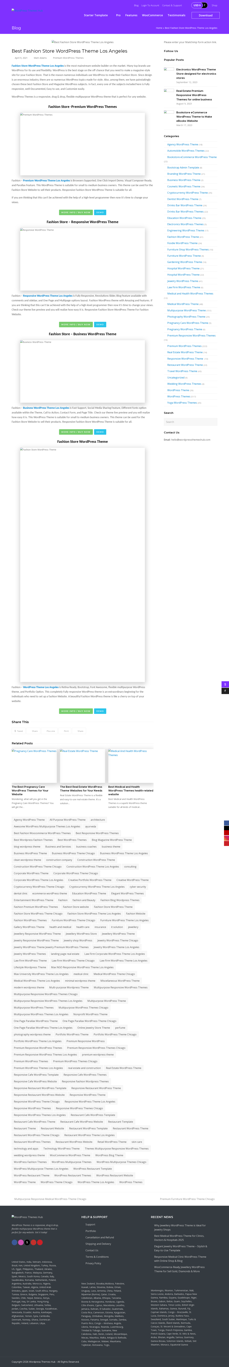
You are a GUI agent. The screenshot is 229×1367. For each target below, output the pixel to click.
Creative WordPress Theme (133, 880)
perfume (120, 1027)
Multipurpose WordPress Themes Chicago (83, 1007)
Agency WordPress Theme (29, 819)
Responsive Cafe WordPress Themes (85, 1074)
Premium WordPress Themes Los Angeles (38, 1068)
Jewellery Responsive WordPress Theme (37, 933)
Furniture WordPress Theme (184, 255)
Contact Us (92, 1250)
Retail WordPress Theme (112, 1142)
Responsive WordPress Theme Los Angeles (90, 1101)
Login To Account (150, 5)
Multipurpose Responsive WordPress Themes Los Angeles (48, 1001)
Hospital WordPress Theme (183, 268)
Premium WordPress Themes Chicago (75, 1061)
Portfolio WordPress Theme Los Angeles (38, 1041)
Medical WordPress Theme (183, 304)
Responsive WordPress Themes (32, 1108)
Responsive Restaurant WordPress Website (39, 1095)
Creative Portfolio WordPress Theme (89, 880)
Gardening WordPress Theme (184, 262)
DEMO (100, 212)
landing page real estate (65, 954)
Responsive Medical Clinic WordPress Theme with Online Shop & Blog (180, 1259)
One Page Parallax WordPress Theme (36, 1021)
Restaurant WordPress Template (88, 1128)
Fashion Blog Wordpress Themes (119, 900)
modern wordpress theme (29, 987)
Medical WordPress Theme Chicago (114, 974)
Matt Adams (40, 57)
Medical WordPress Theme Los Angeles (37, 980)
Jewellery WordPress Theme (118, 933)
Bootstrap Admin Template (183, 167)
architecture (98, 819)
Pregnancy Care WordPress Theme (187, 323)
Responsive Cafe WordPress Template (36, 1074)
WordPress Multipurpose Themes (71, 1162)
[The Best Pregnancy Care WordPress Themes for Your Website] (34, 766)
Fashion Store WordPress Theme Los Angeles (94, 913)
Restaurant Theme (25, 1128)
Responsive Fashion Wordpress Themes (85, 1081)
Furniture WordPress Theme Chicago (73, 920)
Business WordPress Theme (30, 853)
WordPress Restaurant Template (92, 1168)
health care (82, 927)
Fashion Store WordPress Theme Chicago (38, 913)
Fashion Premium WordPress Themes (36, 907)
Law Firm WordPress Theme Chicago (73, 960)
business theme (111, 846)
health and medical (60, 927)
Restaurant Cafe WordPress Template (93, 1115)
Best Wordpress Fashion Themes (33, 840)
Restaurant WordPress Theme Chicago (36, 1135)
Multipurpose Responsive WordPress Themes (121, 987)
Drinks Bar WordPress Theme (184, 205)
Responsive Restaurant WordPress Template (40, 1088)
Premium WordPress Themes (68, 57)
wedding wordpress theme (29, 1155)
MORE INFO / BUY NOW (76, 212)
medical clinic (81, 974)
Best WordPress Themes (72, 840)
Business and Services (58, 846)
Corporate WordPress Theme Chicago (75, 873)
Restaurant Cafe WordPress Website (81, 1121)
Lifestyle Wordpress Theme (30, 967)
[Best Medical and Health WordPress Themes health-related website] (130, 766)
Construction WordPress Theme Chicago (38, 866)
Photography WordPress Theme (186, 316)
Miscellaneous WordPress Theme (120, 980)
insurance (100, 927)
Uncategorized (175, 377)
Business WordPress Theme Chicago (73, 853)
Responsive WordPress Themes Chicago (79, 1108)
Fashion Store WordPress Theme (113, 907)
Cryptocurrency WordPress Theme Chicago (39, 886)
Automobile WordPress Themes (186, 150)
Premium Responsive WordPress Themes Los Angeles (45, 1054)
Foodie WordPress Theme (182, 243)
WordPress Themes (130, 1182)
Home (159, 27)
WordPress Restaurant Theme (31, 1175)
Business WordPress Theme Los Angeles (124, 853)
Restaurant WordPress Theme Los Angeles (89, 1135)
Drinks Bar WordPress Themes (185, 211)
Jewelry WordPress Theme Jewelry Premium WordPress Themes (51, 947)
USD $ (197, 5)
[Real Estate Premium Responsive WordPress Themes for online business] (169, 94)
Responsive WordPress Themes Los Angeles (40, 1115)
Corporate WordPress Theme (31, 873)
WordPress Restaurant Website (114, 1175)
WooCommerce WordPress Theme (70, 1155)
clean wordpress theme (27, 860)
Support (90, 1224)
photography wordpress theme (32, 1034)
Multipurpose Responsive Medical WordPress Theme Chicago (50, 1199)
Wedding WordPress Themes (184, 384)
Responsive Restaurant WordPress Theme (96, 1088)
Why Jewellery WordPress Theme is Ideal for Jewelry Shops (180, 1227)
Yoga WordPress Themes (182, 402)
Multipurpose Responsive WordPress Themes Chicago (46, 994)
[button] (19, 731)
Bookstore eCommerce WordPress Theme (192, 157)
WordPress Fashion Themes (30, 1162)
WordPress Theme (25, 1182)
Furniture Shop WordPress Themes (188, 249)
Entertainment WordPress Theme (33, 900)
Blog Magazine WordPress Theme (112, 840)
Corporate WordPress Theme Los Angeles (38, 880)
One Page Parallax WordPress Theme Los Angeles (43, 1027)
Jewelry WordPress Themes (30, 954)
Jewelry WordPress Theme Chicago (117, 940)
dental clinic (20, 893)
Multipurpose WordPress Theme (106, 1001)
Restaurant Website (52, 1128)
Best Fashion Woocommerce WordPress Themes (42, 833)
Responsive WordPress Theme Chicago (37, 1101)
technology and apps (26, 1148)
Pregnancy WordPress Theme (184, 329)
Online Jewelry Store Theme (93, 1027)
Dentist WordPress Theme (182, 199)
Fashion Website (135, 913)
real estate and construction (84, 1068)
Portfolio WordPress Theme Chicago (115, 1034)
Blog (136, 5)
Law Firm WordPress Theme (30, 960)
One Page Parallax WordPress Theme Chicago (89, 1021)
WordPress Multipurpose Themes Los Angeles (41, 1168)
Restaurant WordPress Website (74, 1142)
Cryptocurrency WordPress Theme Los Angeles (97, 886)
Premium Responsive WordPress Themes (38, 1048)
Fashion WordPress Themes (30, 920)
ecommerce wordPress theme (49, 893)
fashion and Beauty (84, 900)
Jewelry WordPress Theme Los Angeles (116, 947)
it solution (117, 927)
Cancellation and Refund (100, 1237)
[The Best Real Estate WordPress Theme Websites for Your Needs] (82, 766)
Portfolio (91, 1231)
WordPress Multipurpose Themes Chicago (121, 1162)
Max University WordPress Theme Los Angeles (41, 974)
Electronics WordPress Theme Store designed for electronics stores (196, 74)
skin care (137, 1142)
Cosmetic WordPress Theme (183, 186)
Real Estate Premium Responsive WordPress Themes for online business (194, 95)
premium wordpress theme (98, 1054)
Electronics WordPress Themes (185, 224)
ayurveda (90, 826)
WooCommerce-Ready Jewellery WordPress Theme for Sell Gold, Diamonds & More (179, 1269)
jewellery (133, 927)
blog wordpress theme (27, 846)
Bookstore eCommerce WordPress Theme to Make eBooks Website (194, 117)
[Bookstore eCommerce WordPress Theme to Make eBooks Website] (169, 115)
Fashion (62, 900)
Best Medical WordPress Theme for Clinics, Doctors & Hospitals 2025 (179, 1238)
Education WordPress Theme (89, 893)
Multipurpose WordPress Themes (34, 1007)
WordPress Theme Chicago (56, 1182)
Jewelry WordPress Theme (182, 281)
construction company (59, 860)
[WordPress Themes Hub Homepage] (27, 1217)
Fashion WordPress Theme (183, 237)
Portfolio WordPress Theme (72, 1034)
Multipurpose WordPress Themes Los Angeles (41, 1014)
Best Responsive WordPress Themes (97, 833)
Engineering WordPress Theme (185, 230)
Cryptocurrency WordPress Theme (187, 192)
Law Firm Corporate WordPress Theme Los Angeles (114, 954)
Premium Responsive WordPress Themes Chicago (96, 1048)
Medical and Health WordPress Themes (190, 293)
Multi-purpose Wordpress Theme (69, 987)
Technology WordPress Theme (61, 1148)
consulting (130, 866)
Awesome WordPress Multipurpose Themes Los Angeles (47, 826)
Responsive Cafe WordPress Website (35, 1081)
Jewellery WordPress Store (81, 933)
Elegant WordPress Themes (127, 893)
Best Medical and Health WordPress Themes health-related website (130, 790)
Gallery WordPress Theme (29, 927)
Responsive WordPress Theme (87, 1095)
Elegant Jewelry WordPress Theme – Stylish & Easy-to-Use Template (180, 1248)
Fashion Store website (76, 907)
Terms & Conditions (97, 1256)
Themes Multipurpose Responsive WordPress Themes (117, 1148)
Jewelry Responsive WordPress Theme (36, 940)
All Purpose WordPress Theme (68, 819)
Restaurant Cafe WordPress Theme (34, 1121)
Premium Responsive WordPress (86, 1041)
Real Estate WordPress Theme (123, 1068)
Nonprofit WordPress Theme (90, 1014)
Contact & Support (172, 5)
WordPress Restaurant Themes (72, 1175)
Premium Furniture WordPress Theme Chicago (187, 1199)
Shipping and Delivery (98, 1244)
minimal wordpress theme (80, 980)
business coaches (86, 846)
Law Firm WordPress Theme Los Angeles (123, 960)
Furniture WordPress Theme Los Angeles (124, 920)
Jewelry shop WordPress (78, 940)
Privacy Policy (93, 1263)
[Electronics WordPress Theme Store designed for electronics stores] (169, 72)
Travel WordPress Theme (182, 371)
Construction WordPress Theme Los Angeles (93, 866)
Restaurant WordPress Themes (32, 1142)
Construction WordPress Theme (96, 860)
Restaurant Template (120, 1121)
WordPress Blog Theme (109, 1155)
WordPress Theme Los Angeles (96, 1182)
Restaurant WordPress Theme (130, 1128)
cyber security (138, 886)
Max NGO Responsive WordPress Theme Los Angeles (82, 967)
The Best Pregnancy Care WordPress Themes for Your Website (30, 790)
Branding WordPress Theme (184, 174)
